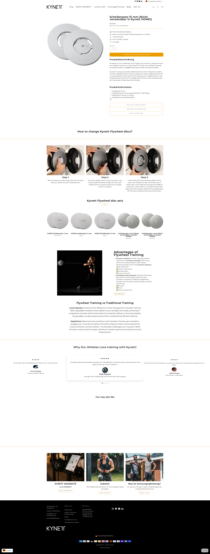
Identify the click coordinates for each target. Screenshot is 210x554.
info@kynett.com (87, 514)
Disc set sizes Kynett (136, 105)
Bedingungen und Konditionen (52, 507)
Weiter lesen (144, 492)
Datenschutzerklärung (53, 511)
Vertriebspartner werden (71, 522)
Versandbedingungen (53, 518)
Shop (72, 7)
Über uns (136, 7)
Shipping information (136, 109)
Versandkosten (123, 25)
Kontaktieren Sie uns (70, 519)
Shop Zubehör (105, 492)
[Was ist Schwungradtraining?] (144, 467)
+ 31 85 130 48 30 (87, 516)
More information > (120, 293)
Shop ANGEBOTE (65, 490)
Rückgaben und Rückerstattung (51, 514)
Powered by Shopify (105, 547)
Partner (66, 517)
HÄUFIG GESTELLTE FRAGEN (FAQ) (70, 513)
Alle (105, 204)
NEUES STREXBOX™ (84, 7)
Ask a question (136, 113)
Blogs (129, 7)
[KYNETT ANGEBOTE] (65, 467)
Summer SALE (99, 7)
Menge (112, 45)
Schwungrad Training (116, 7)
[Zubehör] (105, 467)
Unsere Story (68, 509)
